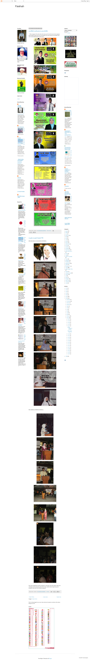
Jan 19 (69, 338)
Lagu (66, 255)
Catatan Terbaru (31, 596)
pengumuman (67, 263)
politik (66, 264)
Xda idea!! (19, 178)
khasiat (66, 253)
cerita (66, 239)
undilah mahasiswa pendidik (38, 31)
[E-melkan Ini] (30, 232)
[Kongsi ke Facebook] (34, 232)
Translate (68, 32)
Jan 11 (69, 347)
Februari (68, 316)
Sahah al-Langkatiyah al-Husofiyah (67, 170)
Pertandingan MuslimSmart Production (20, 162)
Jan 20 (69, 337)
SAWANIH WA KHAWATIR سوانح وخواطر (68, 132)
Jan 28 (69, 324)
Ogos (68, 306)
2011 (67, 296)
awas (66, 233)
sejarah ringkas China (69, 269)
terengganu (67, 278)
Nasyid (66, 259)
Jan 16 (69, 342)
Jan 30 (69, 320)
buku (66, 238)
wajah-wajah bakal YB (36, 238)
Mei (67, 311)
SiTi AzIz (19, 177)
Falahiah (19, 6)
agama (66, 231)
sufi (66, 275)
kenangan (67, 248)
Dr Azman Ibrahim (21, 191)
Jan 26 (69, 333)
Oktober (68, 302)
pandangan (67, 260)
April (68, 312)
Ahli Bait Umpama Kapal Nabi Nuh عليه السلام (68, 135)
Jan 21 (69, 335)
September (68, 304)
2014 (67, 291)
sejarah (66, 267)
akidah (66, 232)
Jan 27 (69, 325)
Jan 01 (69, 353)
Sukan (66, 277)
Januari (68, 317)
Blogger (50, 658)
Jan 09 (69, 348)
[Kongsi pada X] (32, 232)
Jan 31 (69, 319)
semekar (66, 274)
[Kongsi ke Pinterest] (35, 232)
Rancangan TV (67, 266)
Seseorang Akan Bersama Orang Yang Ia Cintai (68, 148)
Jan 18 (69, 340)
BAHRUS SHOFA (68, 110)
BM (66, 236)
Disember (68, 299)
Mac (67, 314)
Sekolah (66, 271)
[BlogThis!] (31, 232)
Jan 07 (69, 350)
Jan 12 (69, 345)
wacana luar (67, 281)
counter (18, 98)
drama (66, 241)
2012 (67, 294)
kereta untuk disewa (68, 251)
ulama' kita (67, 280)
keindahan (67, 246)
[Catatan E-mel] (53, 230)
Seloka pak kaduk (25, 354)
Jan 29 (69, 322)
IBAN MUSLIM (21, 127)
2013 (67, 293)
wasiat (66, 283)
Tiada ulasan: (49, 230)
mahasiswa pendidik (68, 256)
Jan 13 (69, 343)
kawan (66, 245)
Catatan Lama (59, 596)
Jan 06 (69, 352)
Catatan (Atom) (34, 598)
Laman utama (45, 596)
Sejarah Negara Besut (24, 289)
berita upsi (67, 235)
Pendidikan (67, 261)
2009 (67, 356)
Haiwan (66, 242)
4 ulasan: (47, 591)
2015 (67, 289)
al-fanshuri (67, 186)
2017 (67, 288)
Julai (67, 307)
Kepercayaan (67, 249)
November (68, 301)
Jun (67, 309)
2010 (67, 298)
